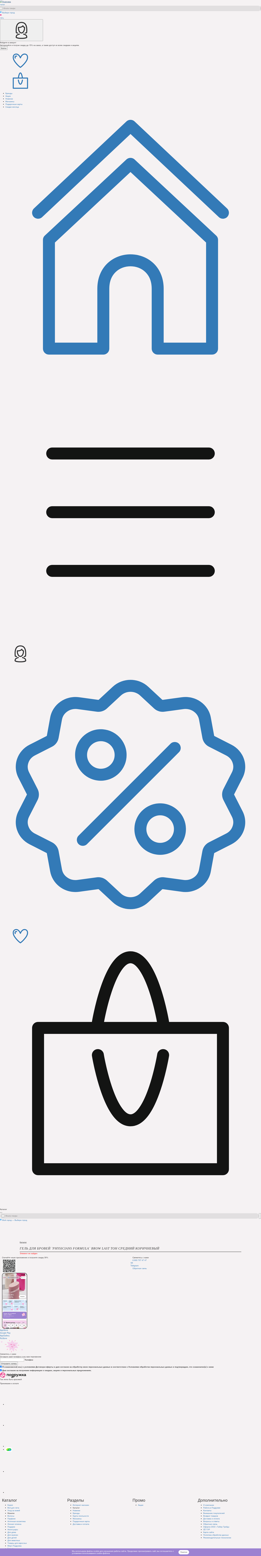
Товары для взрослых (17, 1543)
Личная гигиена (14, 1524)
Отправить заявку (9, 1363)
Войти (3, 48)
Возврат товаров (210, 1515)
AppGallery (5, 1335)
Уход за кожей (13, 1510)
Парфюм (11, 1518)
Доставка (81, 1524)
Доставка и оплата (211, 1518)
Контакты (207, 1510)
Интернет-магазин (81, 1505)
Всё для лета (13, 1507)
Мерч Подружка (14, 1545)
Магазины (77, 1518)
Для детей (12, 1537)
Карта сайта (208, 1532)
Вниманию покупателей (214, 1513)
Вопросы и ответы (211, 1521)
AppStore (4, 1330)
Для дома (11, 1532)
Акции (140, 1505)
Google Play (5, 1332)
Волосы (10, 1515)
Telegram (134, 1265)
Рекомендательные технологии (217, 1537)
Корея (10, 1505)
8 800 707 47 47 (140, 1260)
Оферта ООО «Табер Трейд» (216, 1526)
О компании (208, 1505)
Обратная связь (140, 1268)
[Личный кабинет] (21, 30)
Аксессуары (12, 1529)
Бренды (76, 1513)
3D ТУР (206, 1529)
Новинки (76, 1510)
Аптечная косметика (16, 1521)
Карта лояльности (81, 1515)
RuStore (3, 1338)
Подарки (11, 1526)
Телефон (29, 1359)
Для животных (13, 1540)
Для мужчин (12, 1534)
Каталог (23, 1242)
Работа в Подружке (211, 1507)
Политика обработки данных (216, 1534)
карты (81, 1521)
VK (131, 1262)
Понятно (183, 1552)
